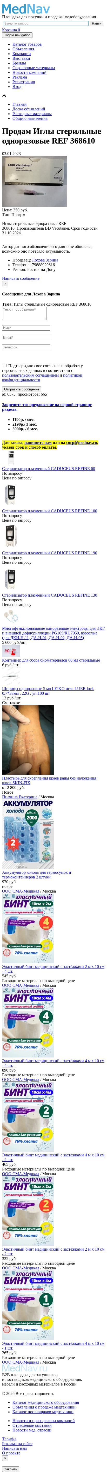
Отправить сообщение (21, 389)
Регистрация (23, 82)
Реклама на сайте (17, 1443)
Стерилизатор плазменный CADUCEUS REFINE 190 (49, 553)
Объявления (23, 49)
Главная (19, 104)
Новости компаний (29, 72)
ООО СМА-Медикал (20, 891)
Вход (16, 86)
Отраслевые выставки (32, 1425)
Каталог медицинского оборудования (45, 1402)
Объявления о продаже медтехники (44, 1407)
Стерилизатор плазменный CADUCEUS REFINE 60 (48, 468)
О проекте (11, 1453)
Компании (21, 53)
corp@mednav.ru (81, 442)
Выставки (21, 58)
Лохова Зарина (45, 260)
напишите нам (38, 442)
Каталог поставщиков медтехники (42, 1412)
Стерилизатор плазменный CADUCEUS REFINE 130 (49, 595)
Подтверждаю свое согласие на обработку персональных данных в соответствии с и (42, 373)
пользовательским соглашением (30, 375)
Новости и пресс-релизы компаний (43, 1420)
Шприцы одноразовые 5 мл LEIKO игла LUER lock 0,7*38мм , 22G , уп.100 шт (48, 691)
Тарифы (9, 1439)
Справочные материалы (33, 68)
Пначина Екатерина (19, 797)
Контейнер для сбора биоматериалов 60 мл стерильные (51, 660)
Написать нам (14, 1448)
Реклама (19, 77)
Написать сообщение (20, 278)
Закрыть (10, 1469)
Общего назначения (30, 118)
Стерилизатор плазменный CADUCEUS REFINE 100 (49, 511)
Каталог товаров (27, 44)
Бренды (19, 63)
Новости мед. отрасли (31, 1430)
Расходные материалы (32, 113)
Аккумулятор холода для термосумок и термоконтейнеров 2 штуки (36, 874)
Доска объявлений (28, 109)
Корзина (11, 30)
